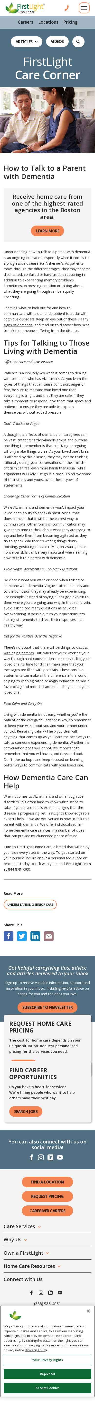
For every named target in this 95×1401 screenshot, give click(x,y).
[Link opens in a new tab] (8, 936)
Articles (24, 41)
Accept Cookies (47, 1388)
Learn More (47, 231)
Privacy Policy (36, 1350)
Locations (48, 22)
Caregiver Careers (47, 1210)
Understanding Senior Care (30, 904)
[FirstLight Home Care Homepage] (25, 7)
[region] (47, 1351)
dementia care (25, 830)
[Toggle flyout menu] (84, 7)
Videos (57, 41)
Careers (25, 22)
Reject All (47, 1374)
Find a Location (47, 1182)
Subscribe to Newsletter (47, 1007)
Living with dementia (20, 714)
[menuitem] (25, 22)
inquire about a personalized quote (54, 858)
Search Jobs (26, 1111)
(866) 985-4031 (47, 1303)
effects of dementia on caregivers (53, 434)
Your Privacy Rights (47, 1360)
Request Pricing (47, 1196)
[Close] (88, 1311)
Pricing (70, 22)
